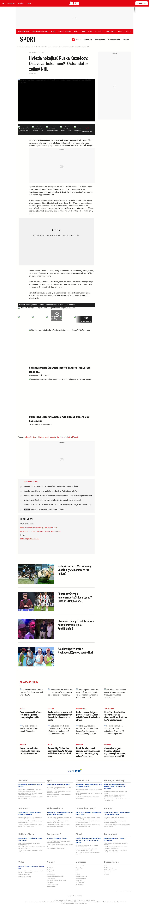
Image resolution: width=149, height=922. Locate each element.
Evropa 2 (106, 874)
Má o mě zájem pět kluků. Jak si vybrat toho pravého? (116, 844)
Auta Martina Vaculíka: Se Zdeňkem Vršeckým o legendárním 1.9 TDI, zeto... (31, 821)
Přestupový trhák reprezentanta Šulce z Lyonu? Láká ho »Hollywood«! (75, 597)
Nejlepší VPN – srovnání (55, 814)
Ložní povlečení (80, 882)
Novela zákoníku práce (93, 812)
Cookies (100, 901)
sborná (52, 437)
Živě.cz (22, 708)
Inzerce (69, 896)
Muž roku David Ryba (24, 874)
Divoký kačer (32, 838)
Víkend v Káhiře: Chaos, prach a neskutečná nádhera (30, 851)
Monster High (79, 868)
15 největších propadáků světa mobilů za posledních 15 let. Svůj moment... (58, 821)
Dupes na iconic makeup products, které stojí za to (60, 845)
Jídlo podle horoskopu (112, 814)
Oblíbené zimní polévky (111, 812)
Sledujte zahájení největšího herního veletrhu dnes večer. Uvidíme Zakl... (116, 847)
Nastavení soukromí (108, 901)
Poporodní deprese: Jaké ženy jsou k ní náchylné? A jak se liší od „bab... (86, 849)
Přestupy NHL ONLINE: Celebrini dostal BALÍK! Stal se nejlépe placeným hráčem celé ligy (57, 505)
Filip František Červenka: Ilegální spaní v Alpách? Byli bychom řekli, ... (31, 847)
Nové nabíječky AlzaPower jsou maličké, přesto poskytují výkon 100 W (31, 714)
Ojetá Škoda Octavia (52, 884)
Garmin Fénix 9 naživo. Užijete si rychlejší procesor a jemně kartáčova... (58, 825)
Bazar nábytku (79, 884)
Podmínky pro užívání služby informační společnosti (61, 901)
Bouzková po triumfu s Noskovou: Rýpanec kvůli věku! (75, 650)
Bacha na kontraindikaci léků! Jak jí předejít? (48, 509)
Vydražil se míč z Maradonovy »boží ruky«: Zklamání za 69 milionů (74, 569)
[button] (23, 31)
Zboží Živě (50, 868)
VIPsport (74, 437)
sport (47, 437)
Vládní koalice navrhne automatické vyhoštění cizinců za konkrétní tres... (30, 797)
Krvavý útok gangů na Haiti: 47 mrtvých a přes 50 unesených (89, 793)
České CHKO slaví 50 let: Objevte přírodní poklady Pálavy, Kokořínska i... (115, 851)
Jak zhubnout (80, 784)
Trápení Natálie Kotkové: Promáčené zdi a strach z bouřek (89, 790)
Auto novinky (109, 708)
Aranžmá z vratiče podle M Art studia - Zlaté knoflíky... (115, 792)
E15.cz (50, 745)
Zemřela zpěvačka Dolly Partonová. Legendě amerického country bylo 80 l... (30, 793)
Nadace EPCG (80, 814)
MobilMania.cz (81, 708)
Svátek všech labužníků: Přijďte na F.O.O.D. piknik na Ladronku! (116, 818)
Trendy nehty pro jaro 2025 (93, 784)
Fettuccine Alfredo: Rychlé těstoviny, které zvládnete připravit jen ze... (115, 821)
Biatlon (59, 784)
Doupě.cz (107, 745)
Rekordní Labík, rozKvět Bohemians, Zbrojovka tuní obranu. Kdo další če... (31, 871)
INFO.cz (20, 786)
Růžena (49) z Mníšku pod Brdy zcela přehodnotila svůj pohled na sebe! (114, 796)
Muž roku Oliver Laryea (24, 876)
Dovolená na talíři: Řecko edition (55, 848)
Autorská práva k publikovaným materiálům (34, 901)
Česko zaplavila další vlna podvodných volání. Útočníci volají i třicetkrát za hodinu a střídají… (88, 715)
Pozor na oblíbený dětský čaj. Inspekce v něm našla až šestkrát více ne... (88, 825)
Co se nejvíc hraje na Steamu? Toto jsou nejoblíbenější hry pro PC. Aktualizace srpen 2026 (115, 752)
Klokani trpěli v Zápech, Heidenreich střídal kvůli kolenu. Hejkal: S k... (59, 795)
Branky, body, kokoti (31, 866)
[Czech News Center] (78, 770)
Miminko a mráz (109, 786)
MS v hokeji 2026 (27, 524)
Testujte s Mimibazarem (82, 865)
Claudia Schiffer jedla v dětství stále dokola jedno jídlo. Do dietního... (117, 825)
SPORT (28, 39)
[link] (11, 3)
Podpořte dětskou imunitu (84, 838)
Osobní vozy (50, 870)
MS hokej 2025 (51, 784)
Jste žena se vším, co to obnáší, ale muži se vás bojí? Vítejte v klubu (117, 799)
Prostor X (21, 866)
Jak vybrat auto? (51, 886)
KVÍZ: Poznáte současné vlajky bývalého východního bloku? (29, 844)
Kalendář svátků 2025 (35, 784)
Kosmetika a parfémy (81, 876)
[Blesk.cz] (74, 3)
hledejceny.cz (50, 865)
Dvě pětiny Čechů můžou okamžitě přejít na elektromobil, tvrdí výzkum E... (30, 818)
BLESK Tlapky (23, 838)
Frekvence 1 (107, 872)
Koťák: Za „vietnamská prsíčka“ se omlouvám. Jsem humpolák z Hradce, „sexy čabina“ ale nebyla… (88, 752)
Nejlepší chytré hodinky (54, 812)
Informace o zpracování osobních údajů (86, 901)
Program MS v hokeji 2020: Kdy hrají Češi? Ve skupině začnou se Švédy (51, 486)
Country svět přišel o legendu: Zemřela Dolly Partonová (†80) (87, 797)
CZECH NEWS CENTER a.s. (76, 900)
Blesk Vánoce (22, 784)
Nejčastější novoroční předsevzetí (115, 784)
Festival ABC (108, 840)
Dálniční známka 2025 (25, 814)
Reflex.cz (79, 745)
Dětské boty (79, 880)
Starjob (106, 865)
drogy (35, 437)
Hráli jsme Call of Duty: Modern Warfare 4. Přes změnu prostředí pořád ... (59, 818)
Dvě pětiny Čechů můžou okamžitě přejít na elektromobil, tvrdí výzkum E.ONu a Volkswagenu (115, 715)
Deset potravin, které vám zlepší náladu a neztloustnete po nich (87, 846)
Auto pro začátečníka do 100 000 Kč (56, 880)
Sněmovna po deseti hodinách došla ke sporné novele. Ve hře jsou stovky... (88, 818)
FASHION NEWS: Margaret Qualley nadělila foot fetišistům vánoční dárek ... (59, 841)
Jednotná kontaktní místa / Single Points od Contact (74, 903)
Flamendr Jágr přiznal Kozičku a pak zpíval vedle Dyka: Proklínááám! (76, 624)
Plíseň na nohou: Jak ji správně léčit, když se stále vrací (87, 853)
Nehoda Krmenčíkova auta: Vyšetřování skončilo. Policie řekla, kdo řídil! (51, 491)
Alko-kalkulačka (23, 812)
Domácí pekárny (124, 812)
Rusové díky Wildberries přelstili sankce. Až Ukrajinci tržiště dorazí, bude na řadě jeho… (60, 752)
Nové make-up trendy (83, 786)
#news (64, 838)
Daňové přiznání (81, 812)
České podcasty (108, 868)
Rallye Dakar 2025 (35, 812)
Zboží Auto (50, 882)
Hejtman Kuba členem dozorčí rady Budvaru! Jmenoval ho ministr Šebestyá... (30, 790)
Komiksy (122, 838)
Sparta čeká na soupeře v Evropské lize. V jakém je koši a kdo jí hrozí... (60, 788)
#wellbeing (58, 838)
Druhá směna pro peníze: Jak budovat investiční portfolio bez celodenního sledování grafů (60, 715)
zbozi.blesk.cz (51, 874)
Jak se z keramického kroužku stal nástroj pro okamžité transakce (30, 751)
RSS (80, 896)
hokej (67, 437)
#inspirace (50, 838)
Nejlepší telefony (68, 812)
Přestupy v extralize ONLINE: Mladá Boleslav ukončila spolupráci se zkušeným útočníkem (58, 496)
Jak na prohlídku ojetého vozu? (55, 876)
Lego (77, 872)
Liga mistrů (66, 784)
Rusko (40, 437)
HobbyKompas (51, 878)
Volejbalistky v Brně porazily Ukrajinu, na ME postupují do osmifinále (58, 791)
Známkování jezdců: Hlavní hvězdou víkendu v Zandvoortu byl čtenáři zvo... (30, 825)
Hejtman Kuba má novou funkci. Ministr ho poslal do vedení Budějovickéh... (88, 821)
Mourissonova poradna (111, 838)
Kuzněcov (60, 437)
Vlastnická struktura (120, 901)
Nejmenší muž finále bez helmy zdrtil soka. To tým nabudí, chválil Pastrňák (52, 500)
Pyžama (78, 874)
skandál (28, 437)
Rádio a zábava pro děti (110, 870)
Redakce (75, 896)
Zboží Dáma (50, 872)
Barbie (77, 870)
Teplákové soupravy (81, 878)
